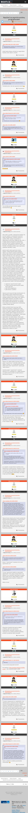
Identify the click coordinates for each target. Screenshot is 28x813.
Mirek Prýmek (14, 60)
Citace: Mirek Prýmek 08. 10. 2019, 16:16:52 (11, 113)
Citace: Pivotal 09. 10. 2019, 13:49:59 (10, 696)
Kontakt (13, 810)
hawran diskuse (14, 137)
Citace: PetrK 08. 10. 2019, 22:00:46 (9, 566)
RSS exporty (22, 812)
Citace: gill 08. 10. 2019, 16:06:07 (9, 80)
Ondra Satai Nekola (14, 589)
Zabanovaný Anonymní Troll (14, 428)
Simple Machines (19, 792)
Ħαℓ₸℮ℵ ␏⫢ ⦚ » (14, 640)
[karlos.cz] (14, 650)
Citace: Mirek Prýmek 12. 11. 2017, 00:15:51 (11, 660)
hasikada (14, 214)
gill (14, 24)
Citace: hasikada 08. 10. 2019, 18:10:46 (10, 355)
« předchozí (22, 9)
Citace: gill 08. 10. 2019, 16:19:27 (9, 196)
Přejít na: (8, 784)
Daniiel (12, 793)
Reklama (18, 810)
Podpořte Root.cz (15, 812)
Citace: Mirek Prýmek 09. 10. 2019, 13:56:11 (11, 743)
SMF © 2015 (12, 792)
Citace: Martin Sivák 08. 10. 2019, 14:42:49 (11, 44)
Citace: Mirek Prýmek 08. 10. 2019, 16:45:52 (11, 401)
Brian (21, 793)
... (15, 13)
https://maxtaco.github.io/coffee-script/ (14, 668)
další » (26, 9)
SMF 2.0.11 (7, 792)
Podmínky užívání (15, 811)
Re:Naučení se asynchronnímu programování (12, 39)
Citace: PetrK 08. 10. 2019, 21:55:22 (9, 555)
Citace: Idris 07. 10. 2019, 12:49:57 (9, 124)
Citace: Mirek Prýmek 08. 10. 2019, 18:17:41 (11, 448)
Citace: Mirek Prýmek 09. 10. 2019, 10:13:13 (11, 611)
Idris (14, 381)
